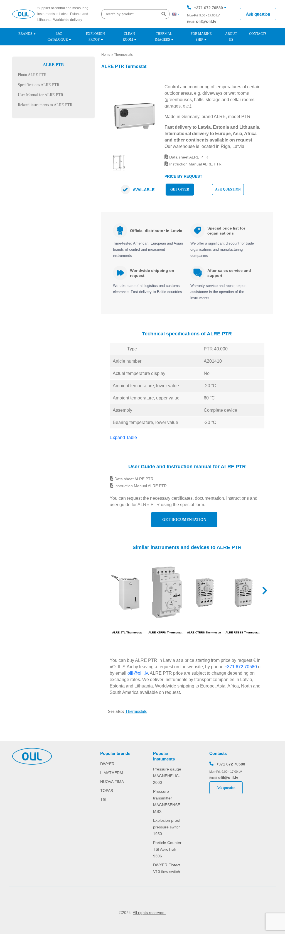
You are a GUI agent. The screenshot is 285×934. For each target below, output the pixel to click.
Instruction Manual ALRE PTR (195, 164)
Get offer (179, 189)
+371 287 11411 (208, 24)
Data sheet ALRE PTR (188, 157)
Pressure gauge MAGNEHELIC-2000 (167, 776)
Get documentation (184, 520)
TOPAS (106, 790)
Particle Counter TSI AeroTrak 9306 (167, 849)
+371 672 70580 (208, 8)
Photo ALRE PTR (32, 75)
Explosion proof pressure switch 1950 (167, 827)
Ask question (258, 14)
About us (231, 37)
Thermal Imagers (163, 37)
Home (105, 55)
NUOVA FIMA (112, 781)
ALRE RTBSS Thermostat (242, 632)
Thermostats (123, 55)
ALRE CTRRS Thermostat (204, 632)
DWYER (107, 764)
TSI (103, 799)
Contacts (258, 34)
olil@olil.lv (206, 21)
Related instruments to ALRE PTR (45, 105)
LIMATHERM (111, 772)
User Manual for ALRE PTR (40, 95)
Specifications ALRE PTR (38, 85)
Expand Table (123, 437)
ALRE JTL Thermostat (127, 632)
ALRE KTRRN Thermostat (165, 632)
